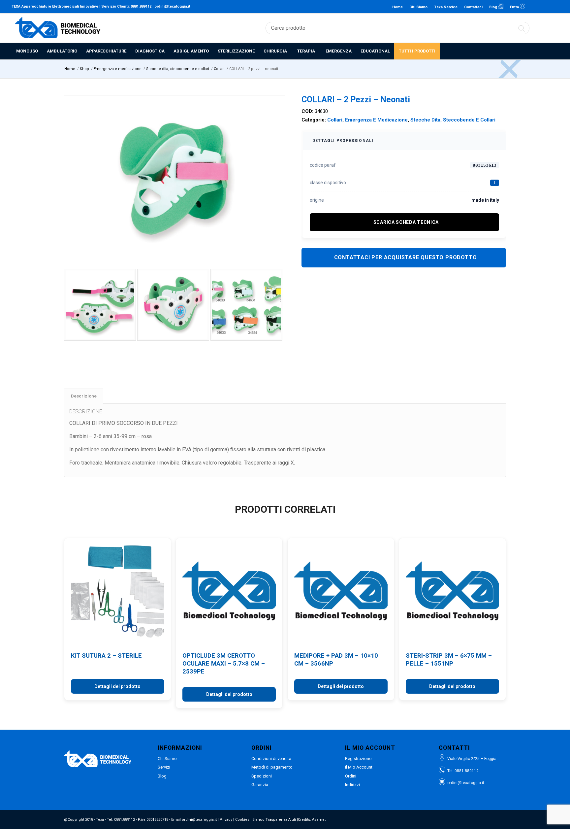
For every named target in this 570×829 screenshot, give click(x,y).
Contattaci (473, 7)
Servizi (164, 767)
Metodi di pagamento (272, 767)
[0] (555, 28)
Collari (334, 120)
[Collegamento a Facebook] (544, 6)
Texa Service (446, 7)
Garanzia (259, 784)
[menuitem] (27, 51)
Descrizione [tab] (84, 396)
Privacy (226, 819)
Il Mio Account (358, 767)
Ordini (350, 776)
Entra (515, 7)
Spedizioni (261, 776)
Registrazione (358, 758)
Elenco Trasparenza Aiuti (274, 819)
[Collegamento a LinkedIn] (534, 6)
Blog (493, 7)
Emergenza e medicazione (376, 120)
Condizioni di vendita (271, 758)
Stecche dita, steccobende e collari (452, 120)
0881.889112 (141, 6)
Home (397, 7)
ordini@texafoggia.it (172, 6)
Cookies (242, 819)
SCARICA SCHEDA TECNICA (406, 222)
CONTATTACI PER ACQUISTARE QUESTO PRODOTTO (405, 257)
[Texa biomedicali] (58, 28)
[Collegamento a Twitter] (553, 6)
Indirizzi (352, 784)
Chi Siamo (418, 7)
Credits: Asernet (312, 819)
